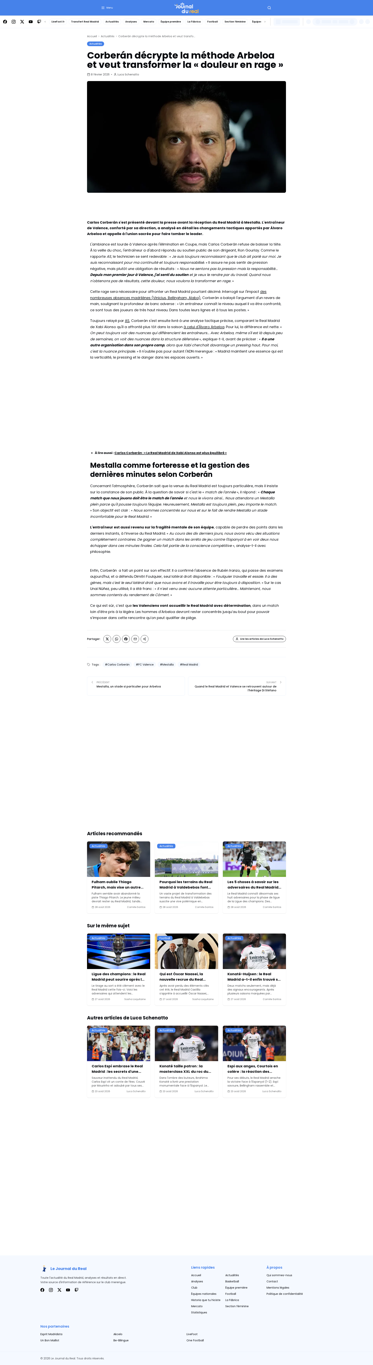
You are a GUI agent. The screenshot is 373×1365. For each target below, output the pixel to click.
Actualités (112, 21)
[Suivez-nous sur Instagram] (14, 21)
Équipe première (171, 21)
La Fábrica (194, 21)
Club (194, 1288)
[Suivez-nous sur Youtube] (31, 21)
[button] (106, 8)
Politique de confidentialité (285, 1294)
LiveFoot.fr (57, 21)
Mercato (148, 21)
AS (127, 320)
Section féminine (235, 21)
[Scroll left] (45, 21)
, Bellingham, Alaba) (183, 297)
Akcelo (117, 1334)
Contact (272, 1281)
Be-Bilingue (121, 1340)
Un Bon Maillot (49, 1340)
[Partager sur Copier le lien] (144, 639)
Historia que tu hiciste (205, 1300)
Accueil (92, 36)
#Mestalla (167, 665)
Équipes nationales (203, 1294)
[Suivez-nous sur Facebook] (5, 21)
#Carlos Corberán (117, 665)
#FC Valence (145, 665)
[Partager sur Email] (135, 639)
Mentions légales (278, 1288)
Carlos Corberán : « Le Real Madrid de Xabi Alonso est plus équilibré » (170, 453)
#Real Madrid (189, 665)
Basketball (232, 1281)
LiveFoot (192, 1334)
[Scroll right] (265, 21)
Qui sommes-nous (279, 1275)
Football (212, 21)
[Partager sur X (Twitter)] (107, 639)
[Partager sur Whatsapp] (116, 639)
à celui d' (191, 326)
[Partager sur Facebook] (126, 639)
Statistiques (199, 1312)
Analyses (131, 21)
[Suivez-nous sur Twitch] (39, 21)
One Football (195, 1340)
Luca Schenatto (128, 74)
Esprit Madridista (51, 1334)
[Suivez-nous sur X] (22, 21)
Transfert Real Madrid (85, 21)
